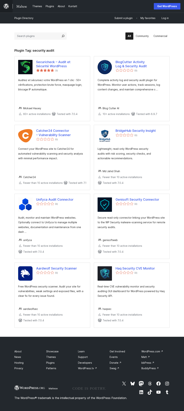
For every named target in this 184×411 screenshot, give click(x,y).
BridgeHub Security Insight (136, 131)
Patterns (51, 368)
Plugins (50, 362)
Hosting (19, 362)
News (17, 356)
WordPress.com (152, 351)
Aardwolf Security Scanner (56, 268)
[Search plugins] (63, 36)
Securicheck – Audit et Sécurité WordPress (53, 64)
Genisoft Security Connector (137, 199)
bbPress (147, 362)
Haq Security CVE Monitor (135, 268)
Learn (81, 351)
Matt (145, 356)
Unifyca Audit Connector (54, 199)
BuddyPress (150, 368)
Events (114, 356)
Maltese (53, 388)
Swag (114, 368)
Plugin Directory (23, 18)
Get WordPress (167, 6)
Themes (51, 356)
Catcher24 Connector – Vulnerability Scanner (53, 133)
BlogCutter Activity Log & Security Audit (131, 64)
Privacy (18, 368)
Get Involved (117, 351)
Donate (115, 362)
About (18, 351)
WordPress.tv (87, 368)
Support (83, 356)
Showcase (52, 351)
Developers (85, 362)
